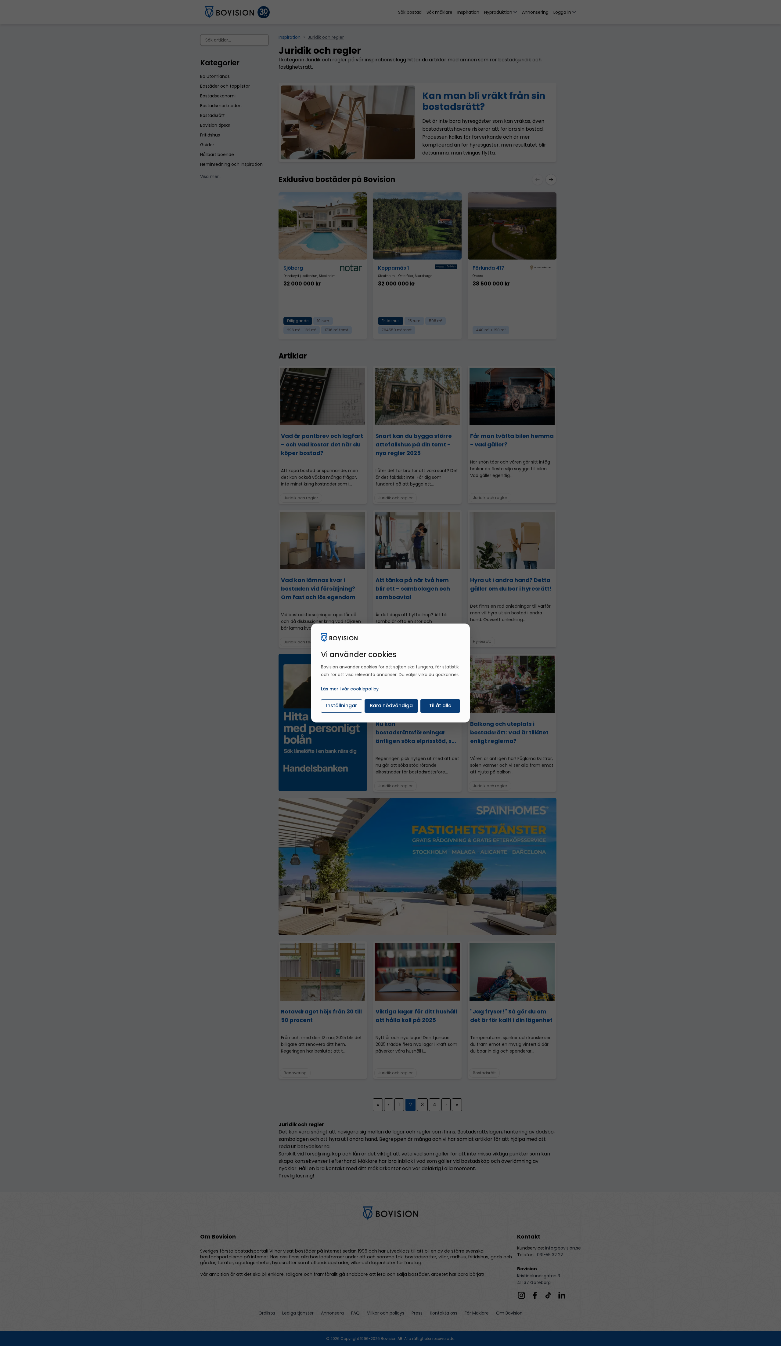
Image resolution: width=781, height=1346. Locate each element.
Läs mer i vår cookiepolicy (350, 689)
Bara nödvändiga (391, 705)
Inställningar (341, 705)
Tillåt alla (440, 705)
